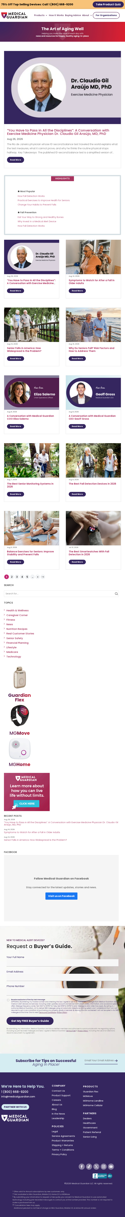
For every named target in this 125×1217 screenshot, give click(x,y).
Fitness (10, 620)
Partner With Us (15, 1107)
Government (90, 1128)
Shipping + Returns (62, 1145)
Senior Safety (14, 638)
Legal (55, 1131)
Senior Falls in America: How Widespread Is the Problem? (24, 350)
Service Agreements (63, 1136)
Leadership (58, 1118)
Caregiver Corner (17, 615)
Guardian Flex (90, 1092)
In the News (58, 1114)
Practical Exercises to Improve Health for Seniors (44, 200)
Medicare (12, 652)
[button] (30, 1021)
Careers (56, 1100)
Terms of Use (71, 1031)
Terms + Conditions (63, 1150)
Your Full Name (15, 957)
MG (19, 733)
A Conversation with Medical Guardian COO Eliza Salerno (30, 417)
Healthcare (89, 1123)
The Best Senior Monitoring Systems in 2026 (30, 485)
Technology (13, 656)
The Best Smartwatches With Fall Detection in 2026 (89, 553)
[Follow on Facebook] (82, 1167)
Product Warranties (63, 1141)
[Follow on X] (96, 1167)
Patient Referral (92, 1132)
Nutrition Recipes (16, 629)
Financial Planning (17, 643)
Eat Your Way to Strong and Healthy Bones (41, 217)
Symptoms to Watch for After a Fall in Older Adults (91, 282)
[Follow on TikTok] (89, 1167)
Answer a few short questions (62, 70)
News (9, 624)
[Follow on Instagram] (104, 1167)
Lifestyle (11, 647)
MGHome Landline (93, 1101)
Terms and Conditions (47, 1012)
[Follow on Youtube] (111, 1167)
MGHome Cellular (93, 1105)
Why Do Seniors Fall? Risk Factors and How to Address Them (91, 350)
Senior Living (90, 1137)
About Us (57, 1105)
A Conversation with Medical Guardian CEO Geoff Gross (92, 417)
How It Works (56, 15)
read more (15, 160)
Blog (54, 1109)
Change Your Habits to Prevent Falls (37, 204)
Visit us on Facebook (61, 896)
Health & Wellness (17, 610)
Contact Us (58, 1091)
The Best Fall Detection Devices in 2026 (93, 483)
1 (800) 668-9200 (14, 1092)
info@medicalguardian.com (18, 1096)
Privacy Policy (62, 1012)
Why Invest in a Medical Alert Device (37, 221)
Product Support (61, 1095)
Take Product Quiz (108, 4)
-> (43, 576)
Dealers (87, 1118)
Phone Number (16, 986)
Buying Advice (73, 15)
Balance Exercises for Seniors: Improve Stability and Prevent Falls (30, 553)
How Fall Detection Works (31, 196)
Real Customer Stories (20, 633)
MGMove (88, 1096)
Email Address (15, 971)
